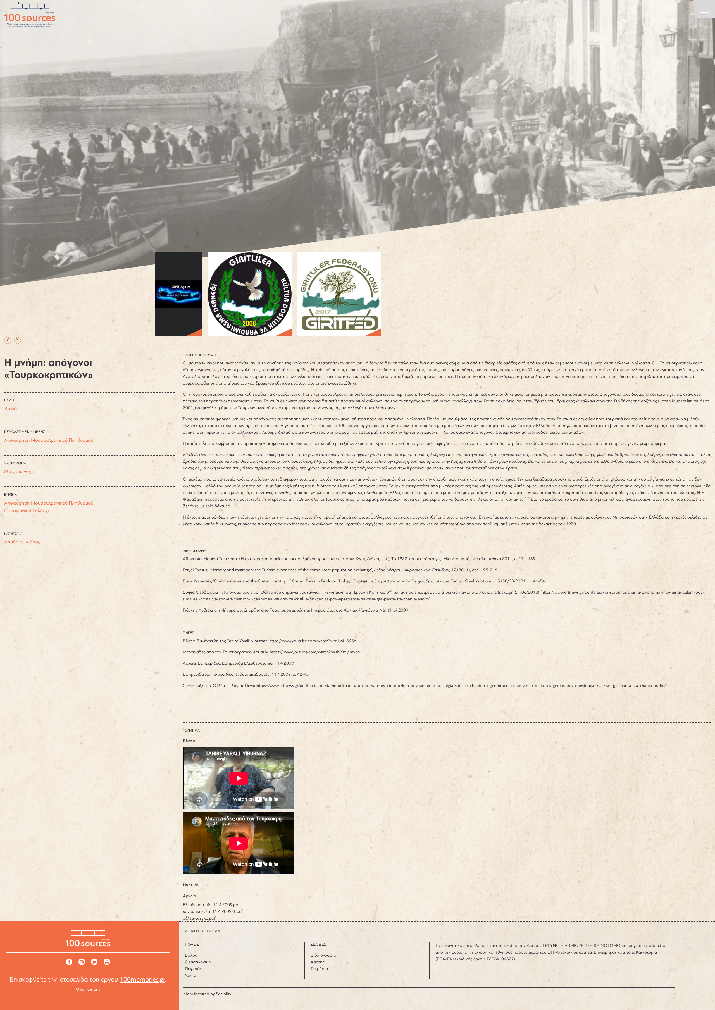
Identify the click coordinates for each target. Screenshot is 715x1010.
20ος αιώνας (17, 471)
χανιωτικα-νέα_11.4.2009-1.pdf (213, 911)
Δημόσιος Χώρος (22, 542)
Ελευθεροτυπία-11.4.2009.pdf (211, 904)
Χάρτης (318, 961)
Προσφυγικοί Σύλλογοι (28, 510)
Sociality (223, 993)
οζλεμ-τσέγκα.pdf (199, 918)
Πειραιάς (193, 968)
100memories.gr (142, 979)
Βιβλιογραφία (323, 955)
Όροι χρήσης (88, 989)
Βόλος (191, 955)
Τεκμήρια (319, 968)
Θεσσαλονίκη (198, 961)
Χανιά (10, 408)
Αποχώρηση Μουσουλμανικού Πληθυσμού (48, 440)
